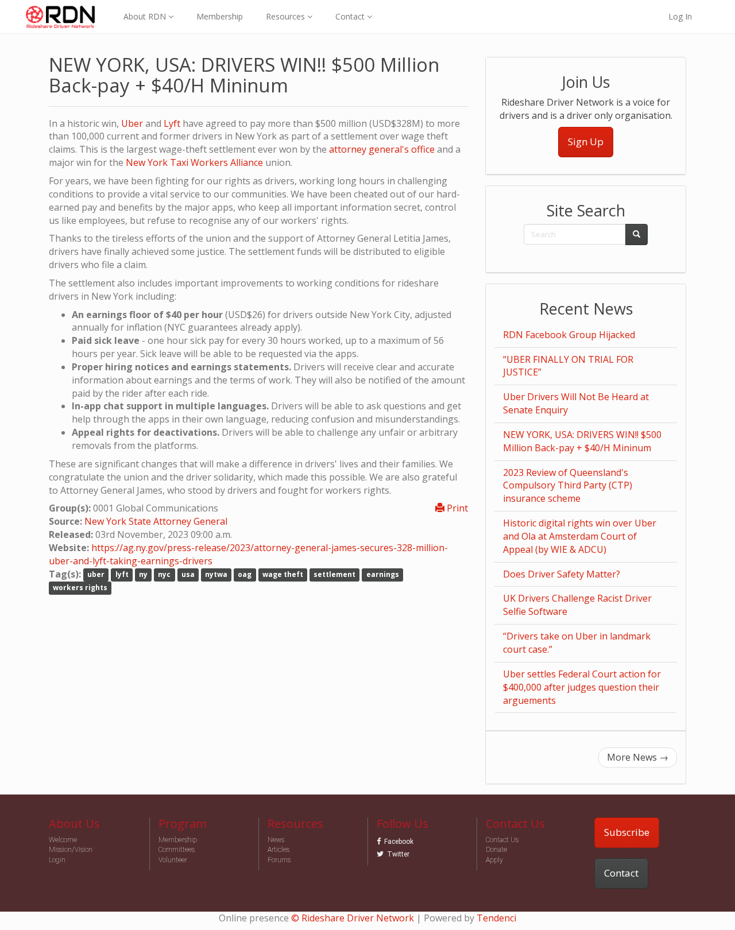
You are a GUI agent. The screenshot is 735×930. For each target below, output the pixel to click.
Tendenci (496, 918)
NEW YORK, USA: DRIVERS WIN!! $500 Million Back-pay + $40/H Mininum (582, 441)
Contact (621, 872)
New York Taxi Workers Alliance (194, 162)
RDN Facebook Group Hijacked (569, 334)
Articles (278, 849)
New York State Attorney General (155, 521)
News (276, 839)
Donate (496, 849)
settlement (334, 575)
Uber (132, 123)
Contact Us (502, 839)
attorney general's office (382, 149)
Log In (680, 16)
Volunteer (172, 860)
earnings (382, 575)
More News (637, 757)
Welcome (63, 839)
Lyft (172, 123)
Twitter (398, 854)
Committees (176, 849)
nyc (164, 575)
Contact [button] (351, 16)
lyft (122, 575)
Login (57, 860)
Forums (279, 860)
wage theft (282, 575)
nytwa (216, 575)
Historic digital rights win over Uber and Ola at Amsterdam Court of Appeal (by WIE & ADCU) (579, 536)
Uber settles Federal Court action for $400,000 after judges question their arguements (582, 687)
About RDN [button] (145, 16)
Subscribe (626, 832)
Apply (494, 860)
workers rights (80, 587)
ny (143, 575)
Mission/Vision (70, 849)
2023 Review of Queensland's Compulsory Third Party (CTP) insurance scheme (567, 485)
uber (96, 575)
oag (245, 575)
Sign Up (586, 141)
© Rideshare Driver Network (352, 918)
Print (456, 508)
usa (188, 575)
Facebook (398, 841)
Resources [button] (286, 16)
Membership (219, 16)
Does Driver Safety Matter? (561, 574)
